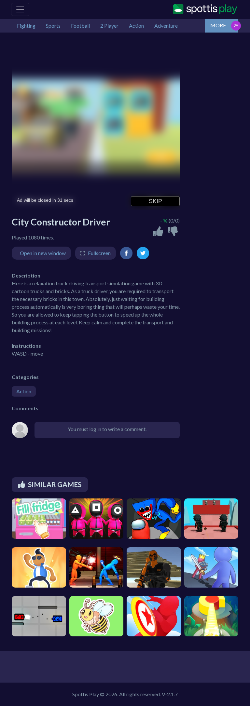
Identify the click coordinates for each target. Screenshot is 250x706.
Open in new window (43, 253)
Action (23, 391)
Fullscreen (99, 253)
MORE (218, 25)
